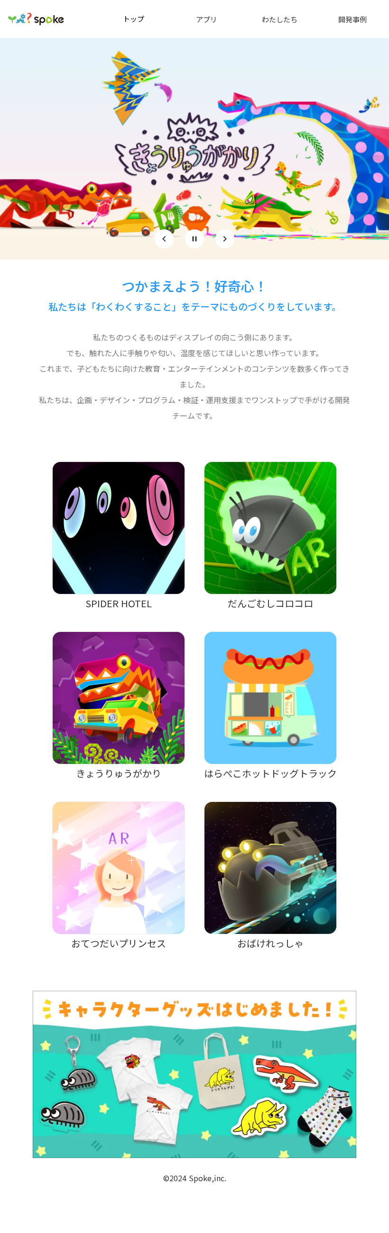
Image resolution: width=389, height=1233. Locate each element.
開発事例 (352, 19)
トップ (133, 19)
